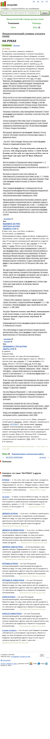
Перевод (16, 45)
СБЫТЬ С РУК (8, 349)
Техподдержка (15, 656)
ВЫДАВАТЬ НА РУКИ (11, 224)
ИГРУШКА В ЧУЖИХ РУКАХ (13, 580)
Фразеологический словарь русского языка (25, 19)
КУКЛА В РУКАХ (8, 597)
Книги (13, 27)
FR (47, 2)
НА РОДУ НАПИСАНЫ (14, 457)
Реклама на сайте (25, 656)
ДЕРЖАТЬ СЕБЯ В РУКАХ (12, 547)
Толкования (13, 23)
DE (38, 2)
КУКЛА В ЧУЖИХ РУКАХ (12, 614)
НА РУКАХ (14, 424)
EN (34, 2)
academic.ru (9, 3)
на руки (7, 341)
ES (42, 2)
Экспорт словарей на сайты (9, 663)
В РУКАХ (5, 480)
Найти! (44, 13)
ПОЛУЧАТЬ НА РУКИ (11, 226)
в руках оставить (9, 630)
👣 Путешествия (6, 660)
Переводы (36, 23)
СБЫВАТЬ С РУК (9, 229)
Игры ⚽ (36, 27)
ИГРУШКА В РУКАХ (10, 564)
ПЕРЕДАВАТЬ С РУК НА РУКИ (15, 346)
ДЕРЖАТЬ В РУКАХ (10, 513)
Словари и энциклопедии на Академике (20, 9)
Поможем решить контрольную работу (28, 454)
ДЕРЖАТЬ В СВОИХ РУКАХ (13, 530)
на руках (7, 219)
